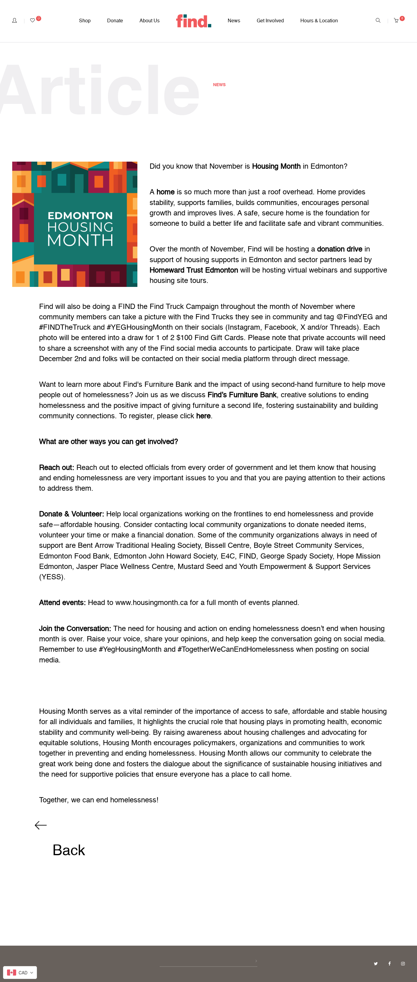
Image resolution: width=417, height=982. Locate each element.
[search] (378, 21)
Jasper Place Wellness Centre (124, 567)
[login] (14, 21)
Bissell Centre (227, 546)
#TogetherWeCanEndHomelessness (236, 650)
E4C (228, 556)
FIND (247, 556)
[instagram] (403, 964)
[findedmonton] (194, 21)
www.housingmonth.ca (151, 603)
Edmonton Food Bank (74, 556)
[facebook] (390, 964)
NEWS (219, 85)
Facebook (280, 328)
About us (150, 21)
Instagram (244, 328)
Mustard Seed (200, 567)
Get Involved (270, 21)
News (234, 21)
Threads (343, 328)
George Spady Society (296, 556)
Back (67, 851)
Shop (85, 21)
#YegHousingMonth (130, 650)
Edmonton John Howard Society (165, 556)
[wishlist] (35, 21)
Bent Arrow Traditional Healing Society (139, 546)
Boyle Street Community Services (308, 546)
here (202, 416)
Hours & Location (319, 21)
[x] (376, 964)
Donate (115, 21)
